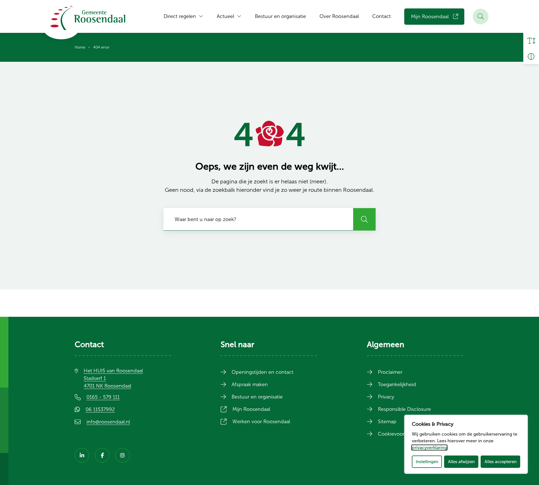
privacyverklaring (429, 447)
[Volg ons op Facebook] (102, 455)
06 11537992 (104, 409)
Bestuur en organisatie (280, 16)
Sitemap (387, 421)
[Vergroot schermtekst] (531, 41)
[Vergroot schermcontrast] (531, 56)
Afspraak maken (250, 384)
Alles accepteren (501, 461)
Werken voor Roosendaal (265, 421)
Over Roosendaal (339, 16)
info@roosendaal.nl (108, 422)
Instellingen (427, 461)
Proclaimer (390, 372)
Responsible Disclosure (404, 409)
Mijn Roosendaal (430, 16)
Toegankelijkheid (397, 384)
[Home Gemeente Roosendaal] (88, 18)
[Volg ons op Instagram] (122, 455)
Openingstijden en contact (262, 372)
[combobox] (258, 219)
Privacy (386, 397)
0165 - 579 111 (103, 397)
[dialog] (466, 444)
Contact (381, 16)
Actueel (225, 16)
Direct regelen (180, 16)
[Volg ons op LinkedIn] (82, 455)
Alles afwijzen (461, 461)
